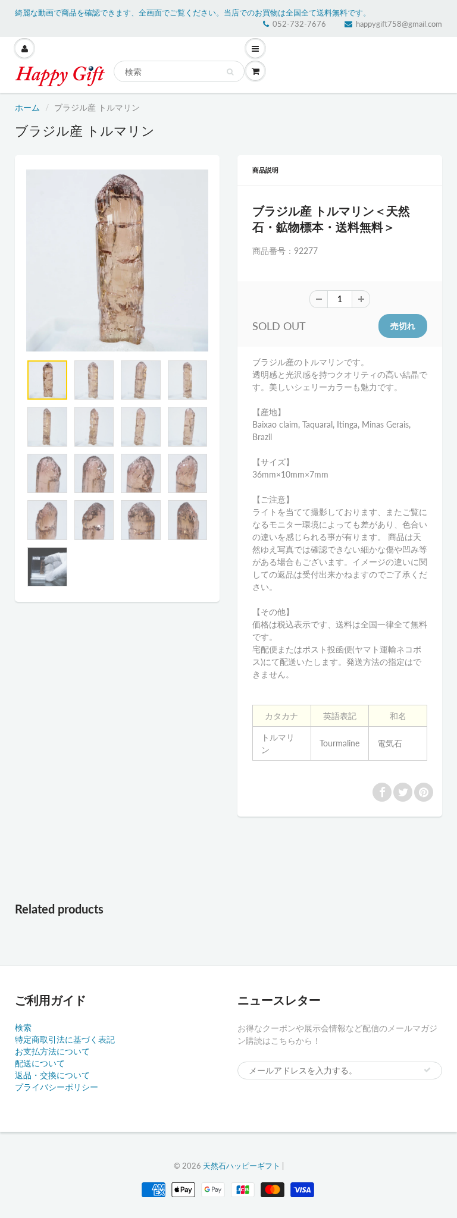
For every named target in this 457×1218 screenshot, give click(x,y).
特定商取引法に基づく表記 (65, 1039)
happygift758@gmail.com (399, 24)
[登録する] (427, 1069)
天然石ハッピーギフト (241, 1165)
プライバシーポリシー (56, 1087)
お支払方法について (52, 1051)
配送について (40, 1063)
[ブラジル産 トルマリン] (117, 260)
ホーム (27, 107)
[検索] (230, 71)
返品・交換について (52, 1075)
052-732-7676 (299, 24)
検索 (23, 1027)
